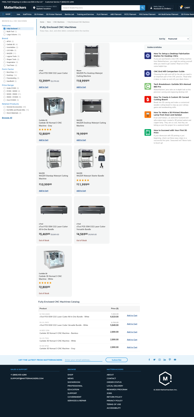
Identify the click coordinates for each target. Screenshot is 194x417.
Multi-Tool (12, 31)
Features (6, 25)
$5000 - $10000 (14, 97)
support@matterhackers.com (27, 378)
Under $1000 (13, 88)
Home (42, 22)
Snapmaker (12, 62)
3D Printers (38, 14)
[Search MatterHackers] (142, 7)
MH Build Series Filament (168, 14)
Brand (5, 38)
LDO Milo (11, 50)
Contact (111, 378)
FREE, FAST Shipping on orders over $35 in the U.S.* (22, 2)
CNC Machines (58, 22)
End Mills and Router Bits (18, 110)
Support (72, 393)
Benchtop (12, 72)
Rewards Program (117, 389)
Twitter (154, 359)
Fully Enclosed (13, 29)
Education (73, 389)
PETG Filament (130, 14)
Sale (18, 14)
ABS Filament (115, 14)
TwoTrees (12, 65)
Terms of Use (114, 404)
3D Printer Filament (54, 14)
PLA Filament (102, 14)
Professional (75, 386)
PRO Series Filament (147, 14)
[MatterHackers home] (15, 8)
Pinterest (169, 359)
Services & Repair (77, 400)
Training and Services (85, 14)
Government (74, 397)
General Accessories (16, 107)
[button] (45, 8)
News (71, 378)
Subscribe (116, 360)
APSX (10, 41)
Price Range (8, 85)
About (110, 375)
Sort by (162, 39)
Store (49, 22)
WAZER (11, 53)
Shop (70, 375)
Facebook (149, 359)
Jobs (109, 393)
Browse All (7, 118)
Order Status (114, 382)
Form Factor (8, 69)
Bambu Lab (69, 14)
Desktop (12, 75)
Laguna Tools (13, 56)
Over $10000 (13, 100)
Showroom (74, 382)
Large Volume (14, 35)
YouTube (175, 359)
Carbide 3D (12, 44)
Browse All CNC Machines (14, 21)
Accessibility (114, 408)
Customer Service (52, 2)
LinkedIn (164, 359)
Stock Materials (14, 113)
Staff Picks (27, 14)
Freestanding (13, 78)
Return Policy (114, 397)
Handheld (12, 81)
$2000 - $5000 (14, 94)
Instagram (159, 359)
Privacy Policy (114, 400)
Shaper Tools (13, 59)
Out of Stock (44, 240)
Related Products (10, 104)
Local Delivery (115, 386)
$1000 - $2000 (13, 91)
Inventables (12, 47)
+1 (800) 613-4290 (67, 2)
